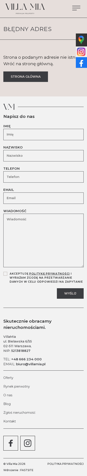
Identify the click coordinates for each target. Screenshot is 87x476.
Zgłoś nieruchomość (19, 413)
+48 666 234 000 (26, 359)
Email (8, 190)
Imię (7, 126)
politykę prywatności (49, 273)
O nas (7, 395)
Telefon (11, 169)
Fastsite (26, 470)
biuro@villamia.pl (31, 364)
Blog (7, 404)
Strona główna (26, 77)
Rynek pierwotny (16, 386)
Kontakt (9, 421)
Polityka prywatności (66, 464)
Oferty (8, 378)
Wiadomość (14, 211)
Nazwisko (13, 147)
